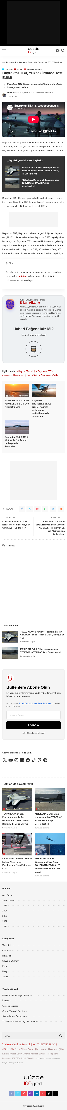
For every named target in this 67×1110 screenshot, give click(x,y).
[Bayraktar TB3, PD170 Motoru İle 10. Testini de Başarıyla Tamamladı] (17, 427)
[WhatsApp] (45, 509)
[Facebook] (22, 509)
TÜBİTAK (42, 1044)
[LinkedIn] (36, 1093)
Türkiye (20, 1063)
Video (56, 375)
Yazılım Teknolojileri (24, 1044)
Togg (37, 1058)
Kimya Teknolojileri (9, 1063)
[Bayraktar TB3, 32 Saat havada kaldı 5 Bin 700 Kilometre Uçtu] (17, 390)
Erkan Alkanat (13, 93)
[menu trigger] (5, 50)
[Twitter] (29, 509)
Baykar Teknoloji (26, 371)
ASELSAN (8, 1049)
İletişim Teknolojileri (53, 1058)
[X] (18, 1093)
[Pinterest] (37, 509)
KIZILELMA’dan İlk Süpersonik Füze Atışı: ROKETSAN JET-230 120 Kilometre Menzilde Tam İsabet (47, 865)
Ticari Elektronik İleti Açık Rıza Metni (36, 703)
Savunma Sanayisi (34, 69)
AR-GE (42, 1058)
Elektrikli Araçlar (9, 1054)
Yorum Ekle (13, 97)
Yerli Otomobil (28, 1058)
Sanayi (19, 69)
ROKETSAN (17, 1058)
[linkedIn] (53, 509)
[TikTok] (49, 1093)
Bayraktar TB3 (45, 371)
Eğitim (19, 1054)
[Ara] (63, 50)
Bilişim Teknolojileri (30, 1049)
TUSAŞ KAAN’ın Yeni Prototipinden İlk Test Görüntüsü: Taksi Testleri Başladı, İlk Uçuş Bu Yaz (42, 635)
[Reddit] (61, 509)
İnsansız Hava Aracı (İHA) (17, 375)
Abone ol (34, 725)
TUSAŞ (53, 1044)
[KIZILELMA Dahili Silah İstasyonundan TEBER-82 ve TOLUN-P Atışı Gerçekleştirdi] (33, 183)
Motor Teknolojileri (30, 1054)
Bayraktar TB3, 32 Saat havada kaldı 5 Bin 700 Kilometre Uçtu (17, 403)
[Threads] (55, 1093)
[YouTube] (43, 1093)
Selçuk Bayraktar (42, 375)
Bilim (17, 1049)
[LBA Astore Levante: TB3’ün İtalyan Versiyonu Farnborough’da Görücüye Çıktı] (17, 844)
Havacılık (9, 69)
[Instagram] (30, 1093)
